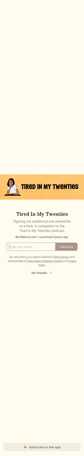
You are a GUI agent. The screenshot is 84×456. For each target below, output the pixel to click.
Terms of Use (61, 257)
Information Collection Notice (44, 261)
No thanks (39, 273)
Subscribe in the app (45, 447)
